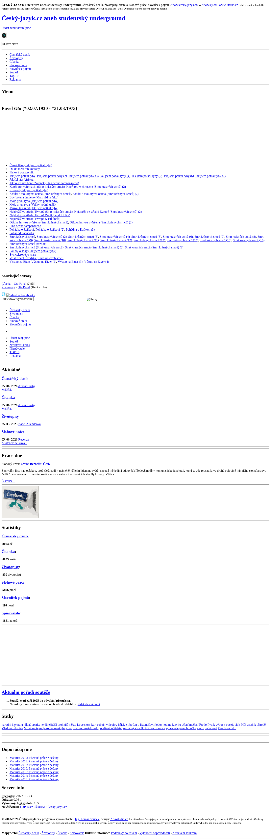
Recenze (23, 439)
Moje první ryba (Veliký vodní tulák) (33, 204)
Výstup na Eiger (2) (43, 261)
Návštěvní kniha (20, 345)
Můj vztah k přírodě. (253, 724)
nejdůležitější (49, 724)
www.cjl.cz (209, 5)
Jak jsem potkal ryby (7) (210, 176)
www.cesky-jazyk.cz (184, 5)
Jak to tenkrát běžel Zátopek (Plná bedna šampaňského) (44, 183)
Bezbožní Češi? (40, 464)
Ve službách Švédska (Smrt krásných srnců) (37, 258)
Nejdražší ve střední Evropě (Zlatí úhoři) (35, 218)
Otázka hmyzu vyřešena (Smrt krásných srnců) (39, 222)
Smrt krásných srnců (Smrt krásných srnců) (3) (154, 247)
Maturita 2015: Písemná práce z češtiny (34, 772)
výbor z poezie (225, 724)
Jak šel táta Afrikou (22, 179)
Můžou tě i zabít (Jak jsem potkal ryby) (34, 208)
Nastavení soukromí (184, 833)
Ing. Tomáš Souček (87, 819)
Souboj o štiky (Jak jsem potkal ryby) (33, 251)
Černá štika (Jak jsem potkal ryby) (31, 165)
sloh (237, 724)
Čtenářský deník (20, 54)
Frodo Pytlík (207, 724)
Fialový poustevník (22, 172)
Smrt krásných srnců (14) (182, 240)
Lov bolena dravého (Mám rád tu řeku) (34, 197)
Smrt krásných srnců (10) (50, 240)
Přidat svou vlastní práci (17, 28)
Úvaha (25, 464)
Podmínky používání (124, 833)
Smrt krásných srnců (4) (115, 236)
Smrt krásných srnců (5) (146, 236)
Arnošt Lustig (26, 386)
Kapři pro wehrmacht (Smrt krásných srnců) (37, 186)
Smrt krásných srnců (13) (149, 240)
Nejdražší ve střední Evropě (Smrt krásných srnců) (41, 211)
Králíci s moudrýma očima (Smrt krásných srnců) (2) (105, 193)
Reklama (15, 79)
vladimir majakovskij (86, 728)
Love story (83, 724)
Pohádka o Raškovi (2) (50, 229)
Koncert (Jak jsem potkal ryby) (29, 190)
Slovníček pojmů (20, 68)
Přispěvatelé (17, 348)
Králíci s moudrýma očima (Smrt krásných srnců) (40, 193)
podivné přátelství (111, 728)
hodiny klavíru (172, 724)
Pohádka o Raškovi (22, 229)
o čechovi (211, 728)
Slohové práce (18, 65)
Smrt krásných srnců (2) (52, 236)
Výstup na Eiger (20, 261)
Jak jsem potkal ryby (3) (83, 176)
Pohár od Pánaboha (22, 233)
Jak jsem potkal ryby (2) (52, 176)
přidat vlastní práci (88, 704)
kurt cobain (98, 724)
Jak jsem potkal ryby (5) (147, 176)
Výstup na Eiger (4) (96, 261)
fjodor (158, 724)
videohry (111, 724)
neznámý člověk (133, 728)
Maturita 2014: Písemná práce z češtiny (34, 775)
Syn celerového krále (23, 254)
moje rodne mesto (50, 728)
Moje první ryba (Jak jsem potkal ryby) (34, 201)
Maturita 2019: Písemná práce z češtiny (34, 757)
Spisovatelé (11, 613)
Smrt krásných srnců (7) (209, 236)
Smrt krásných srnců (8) (241, 236)
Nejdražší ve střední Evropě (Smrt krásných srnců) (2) (108, 211)
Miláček (7, 389)
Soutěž (14, 72)
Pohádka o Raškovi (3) (80, 229)
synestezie (172, 728)
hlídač (27, 724)
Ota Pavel (20, 283)
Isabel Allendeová (29, 424)
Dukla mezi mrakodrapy (25, 168)
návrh (200, 728)
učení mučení (190, 724)
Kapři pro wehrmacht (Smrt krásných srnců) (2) (96, 186)
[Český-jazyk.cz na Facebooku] (20, 517)
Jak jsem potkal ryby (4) (115, 176)
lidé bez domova (154, 728)
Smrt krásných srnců (22, 236)
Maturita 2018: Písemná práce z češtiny (34, 761)
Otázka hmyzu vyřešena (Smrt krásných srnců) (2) (101, 222)
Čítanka (14, 61)
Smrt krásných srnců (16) (248, 240)
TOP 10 (14, 352)
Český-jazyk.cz (57, 806)
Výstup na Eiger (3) (70, 261)
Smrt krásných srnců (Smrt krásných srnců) (36, 247)
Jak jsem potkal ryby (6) (179, 176)
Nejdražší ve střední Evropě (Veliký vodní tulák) (40, 215)
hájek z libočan (127, 724)
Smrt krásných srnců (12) (116, 240)
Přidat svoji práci (20, 338)
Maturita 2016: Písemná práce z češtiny (34, 768)
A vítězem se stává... (14, 443)
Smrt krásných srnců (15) (215, 240)
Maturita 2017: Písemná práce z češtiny (34, 765)
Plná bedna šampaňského (25, 226)
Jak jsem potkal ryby (22, 176)
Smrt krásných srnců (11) (83, 240)
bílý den (67, 728)
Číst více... (8, 481)
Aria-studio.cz (119, 819)
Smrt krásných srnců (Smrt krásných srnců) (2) (94, 247)
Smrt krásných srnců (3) (83, 236)
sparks (36, 724)
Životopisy (16, 58)
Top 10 (14, 76)
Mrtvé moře (31, 728)
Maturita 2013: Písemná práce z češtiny (34, 779)
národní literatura (12, 724)
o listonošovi (146, 724)
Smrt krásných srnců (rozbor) (28, 243)
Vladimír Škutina (12, 728)
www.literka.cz (228, 5)
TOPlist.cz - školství (32, 806)
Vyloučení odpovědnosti (154, 833)
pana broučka (187, 728)
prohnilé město (67, 724)
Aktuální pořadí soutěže (26, 692)
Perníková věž (227, 728)
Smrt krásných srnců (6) (178, 236)
